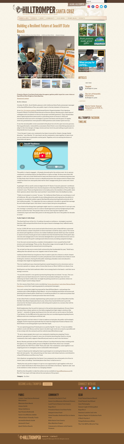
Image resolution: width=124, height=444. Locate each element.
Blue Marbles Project (55, 423)
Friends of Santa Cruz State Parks (30, 35)
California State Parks (47, 35)
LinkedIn (105, 6)
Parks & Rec (24, 18)
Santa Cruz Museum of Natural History (61, 401)
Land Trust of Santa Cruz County (59, 404)
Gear (41, 18)
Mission (45, 436)
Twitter (101, 6)
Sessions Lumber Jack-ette (87, 412)
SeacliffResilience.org (64, 371)
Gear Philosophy (84, 404)
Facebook (93, 6)
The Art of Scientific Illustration (93, 95)
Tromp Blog (72, 18)
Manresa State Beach (25, 403)
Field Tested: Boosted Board (87, 398)
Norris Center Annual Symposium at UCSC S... (94, 107)
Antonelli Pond (23, 423)
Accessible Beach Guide (26, 420)
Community (50, 18)
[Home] (60, 9)
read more (82, 101)
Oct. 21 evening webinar (28, 110)
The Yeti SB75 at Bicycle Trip (88, 424)
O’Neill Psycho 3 (84, 418)
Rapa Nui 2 (52, 407)
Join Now (47, 384)
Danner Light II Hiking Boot (88, 407)
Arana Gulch (22, 406)
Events (34, 18)
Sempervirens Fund (55, 412)
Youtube (97, 6)
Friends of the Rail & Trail (57, 398)
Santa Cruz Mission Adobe (27, 415)
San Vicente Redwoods (26, 412)
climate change (59, 35)
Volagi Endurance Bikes (86, 421)
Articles (81, 82)
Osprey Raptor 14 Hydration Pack (89, 415)
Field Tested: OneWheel (86, 401)
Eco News (61, 18)
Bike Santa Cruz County (56, 420)
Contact (53, 436)
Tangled (88, 86)
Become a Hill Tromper (77, 5)
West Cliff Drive (24, 409)
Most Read (89, 82)
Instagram (88, 6)
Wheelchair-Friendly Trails (28, 417)
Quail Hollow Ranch (25, 426)
